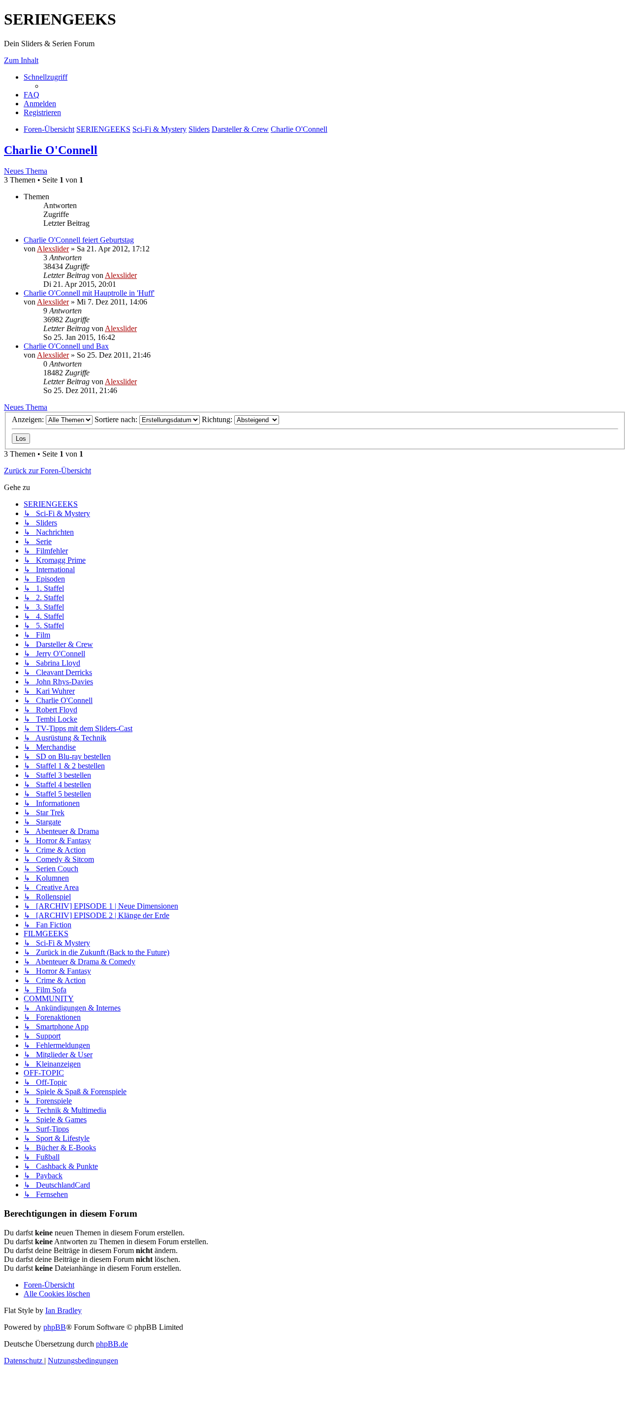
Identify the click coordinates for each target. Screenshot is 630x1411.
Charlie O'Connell (50, 150)
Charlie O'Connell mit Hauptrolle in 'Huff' (89, 293)
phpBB (54, 1327)
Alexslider (53, 249)
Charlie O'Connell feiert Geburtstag (79, 240)
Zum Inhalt (21, 60)
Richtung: (218, 419)
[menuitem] (31, 95)
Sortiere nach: (116, 419)
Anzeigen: (29, 419)
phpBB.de (112, 1344)
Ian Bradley (63, 1310)
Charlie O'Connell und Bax (66, 346)
